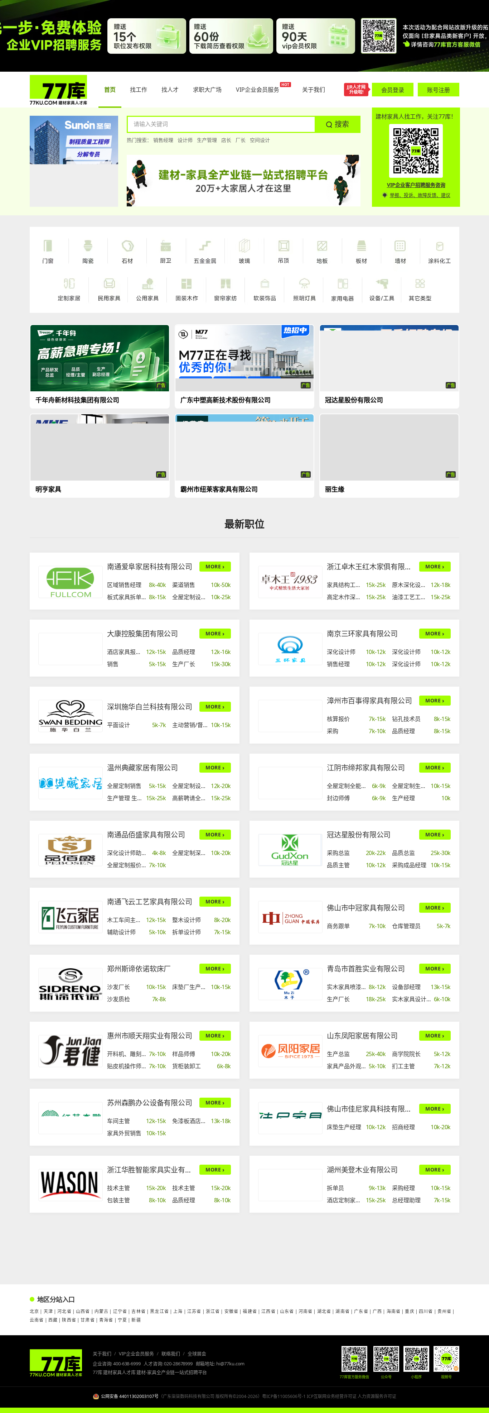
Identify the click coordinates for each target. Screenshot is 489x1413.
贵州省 (444, 1311)
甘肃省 (88, 1320)
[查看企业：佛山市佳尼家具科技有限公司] (290, 1118)
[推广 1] (244, 36)
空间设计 (260, 140)
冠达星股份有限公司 (359, 835)
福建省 (250, 1311)
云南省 (37, 1320)
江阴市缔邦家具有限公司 (366, 768)
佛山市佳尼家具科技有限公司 (371, 1109)
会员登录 (392, 90)
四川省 (426, 1311)
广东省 (361, 1311)
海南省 (394, 1311)
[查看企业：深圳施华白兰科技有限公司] (70, 716)
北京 (34, 1311)
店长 (226, 140)
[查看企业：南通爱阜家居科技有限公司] (70, 582)
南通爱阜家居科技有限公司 (149, 567)
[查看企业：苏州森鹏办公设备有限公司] (70, 1118)
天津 (48, 1311)
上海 (178, 1311)
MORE (214, 567)
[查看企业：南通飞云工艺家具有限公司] (70, 917)
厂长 (241, 140)
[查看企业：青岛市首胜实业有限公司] (290, 984)
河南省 (306, 1311)
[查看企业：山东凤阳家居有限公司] (290, 1051)
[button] (337, 124)
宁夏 (122, 1320)
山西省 (83, 1311)
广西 (377, 1311)
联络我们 (170, 1353)
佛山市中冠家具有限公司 (366, 908)
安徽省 (231, 1311)
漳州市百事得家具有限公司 (369, 701)
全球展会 (197, 1353)
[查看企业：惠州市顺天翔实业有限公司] (70, 1051)
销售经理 (163, 140)
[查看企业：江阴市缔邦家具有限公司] (290, 783)
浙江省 (213, 1311)
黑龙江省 (159, 1311)
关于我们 (102, 1353)
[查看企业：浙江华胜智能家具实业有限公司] (70, 1185)
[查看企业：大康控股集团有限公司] (70, 649)
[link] (136, 584)
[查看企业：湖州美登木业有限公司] (290, 1185)
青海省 (106, 1320)
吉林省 (138, 1311)
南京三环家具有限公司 (362, 634)
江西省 (268, 1311)
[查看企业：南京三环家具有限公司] (290, 649)
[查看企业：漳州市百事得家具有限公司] (290, 716)
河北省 (64, 1311)
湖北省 (324, 1311)
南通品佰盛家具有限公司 (146, 835)
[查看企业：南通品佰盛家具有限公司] (70, 850)
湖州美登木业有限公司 (362, 1170)
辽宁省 (120, 1311)
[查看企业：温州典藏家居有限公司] (70, 783)
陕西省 (69, 1320)
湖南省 (342, 1311)
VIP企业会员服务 (136, 1353)
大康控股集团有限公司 (142, 634)
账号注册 (438, 90)
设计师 (185, 140)
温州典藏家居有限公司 (142, 768)
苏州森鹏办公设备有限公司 (149, 1103)
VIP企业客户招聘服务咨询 (416, 184)
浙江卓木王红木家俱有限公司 (371, 567)
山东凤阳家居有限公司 (362, 1036)
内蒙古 (102, 1311)
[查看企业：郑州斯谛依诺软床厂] (70, 984)
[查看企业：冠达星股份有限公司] (290, 850)
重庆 (409, 1311)
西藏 (53, 1320)
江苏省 (194, 1311)
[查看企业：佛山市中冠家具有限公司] (290, 917)
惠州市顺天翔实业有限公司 (149, 1036)
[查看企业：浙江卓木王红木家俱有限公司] (290, 582)
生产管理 (207, 140)
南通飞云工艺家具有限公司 (149, 902)
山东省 (287, 1311)
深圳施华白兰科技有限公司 (149, 707)
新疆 (136, 1320)
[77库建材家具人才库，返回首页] (58, 90)
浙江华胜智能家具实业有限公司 (151, 1170)
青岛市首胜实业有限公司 (366, 969)
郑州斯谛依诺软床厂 (139, 969)
